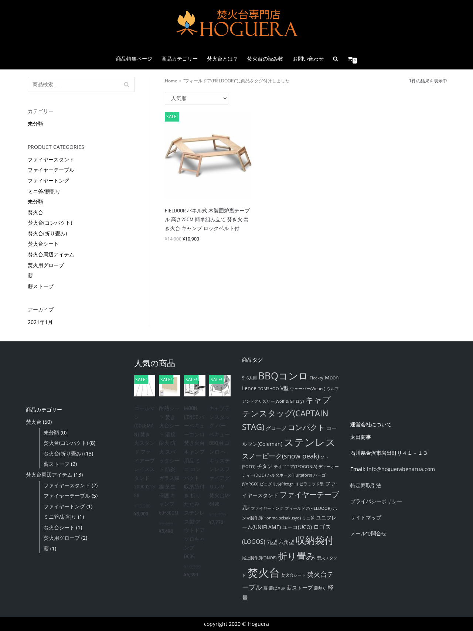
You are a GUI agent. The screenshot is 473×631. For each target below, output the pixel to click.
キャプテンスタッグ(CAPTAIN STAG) (286, 413)
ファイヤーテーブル (51, 169)
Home (171, 80)
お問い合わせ (308, 58)
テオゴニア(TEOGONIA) (295, 466)
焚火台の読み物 (265, 58)
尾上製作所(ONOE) (259, 557)
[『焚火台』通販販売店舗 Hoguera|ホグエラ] (236, 24)
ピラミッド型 (311, 484)
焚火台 (35, 212)
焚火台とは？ (222, 58)
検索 (127, 86)
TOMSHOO (268, 388)
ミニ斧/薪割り (44, 191)
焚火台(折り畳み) (47, 233)
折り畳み (297, 555)
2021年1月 (40, 321)
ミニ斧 (308, 518)
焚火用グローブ (46, 265)
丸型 (272, 541)
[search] (335, 58)
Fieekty (316, 378)
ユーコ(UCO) (297, 527)
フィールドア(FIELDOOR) (308, 508)
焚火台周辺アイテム (51, 254)
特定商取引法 (365, 485)
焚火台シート (43, 243)
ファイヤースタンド (51, 159)
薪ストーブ (41, 286)
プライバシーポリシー (376, 501)
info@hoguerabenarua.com (401, 469)
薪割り (320, 588)
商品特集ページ (134, 58)
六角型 (286, 541)
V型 (284, 388)
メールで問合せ (368, 533)
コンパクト (306, 427)
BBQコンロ (283, 375)
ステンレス (310, 442)
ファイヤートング (48, 180)
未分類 (35, 123)
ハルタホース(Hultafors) (289, 475)
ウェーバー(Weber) (307, 388)
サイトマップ (365, 517)
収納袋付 (315, 540)
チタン (264, 466)
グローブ (276, 428)
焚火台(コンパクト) (50, 222)
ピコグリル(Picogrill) (279, 484)
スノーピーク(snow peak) (280, 455)
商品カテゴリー (179, 58)
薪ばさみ (277, 588)
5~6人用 (249, 378)
